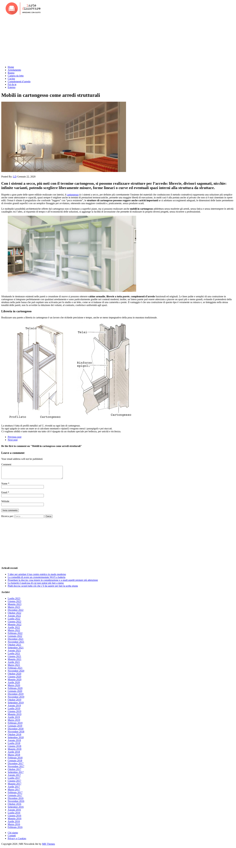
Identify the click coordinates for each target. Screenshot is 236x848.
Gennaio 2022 (15, 636)
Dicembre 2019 (15, 694)
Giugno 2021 (14, 656)
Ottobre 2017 (14, 769)
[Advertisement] (118, 40)
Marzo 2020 (14, 685)
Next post (12, 439)
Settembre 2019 (16, 702)
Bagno (11, 72)
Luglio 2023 (14, 598)
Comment (6, 464)
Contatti (12, 835)
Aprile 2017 (14, 786)
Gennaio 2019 (15, 725)
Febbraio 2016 (15, 827)
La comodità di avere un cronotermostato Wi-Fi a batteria (36, 577)
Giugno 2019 (14, 711)
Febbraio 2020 (15, 688)
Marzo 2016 (14, 824)
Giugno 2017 (14, 780)
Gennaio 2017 (15, 795)
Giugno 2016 (14, 815)
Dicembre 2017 (15, 763)
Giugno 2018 (14, 746)
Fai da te (12, 84)
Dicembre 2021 (15, 639)
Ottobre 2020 (14, 673)
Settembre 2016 (16, 807)
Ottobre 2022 (14, 613)
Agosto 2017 (14, 775)
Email (4, 492)
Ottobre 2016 (14, 804)
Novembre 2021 (16, 641)
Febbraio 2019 (15, 723)
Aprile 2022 (14, 627)
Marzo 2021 (14, 665)
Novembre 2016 (16, 801)
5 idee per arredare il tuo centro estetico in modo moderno (37, 574)
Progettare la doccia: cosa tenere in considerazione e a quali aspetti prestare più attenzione (53, 580)
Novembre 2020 (16, 670)
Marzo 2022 (14, 630)
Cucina (11, 78)
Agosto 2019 (14, 705)
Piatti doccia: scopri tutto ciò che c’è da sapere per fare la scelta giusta (43, 585)
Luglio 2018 (14, 743)
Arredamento (14, 70)
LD (15, 176)
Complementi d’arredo (19, 81)
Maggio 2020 (14, 679)
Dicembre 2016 (15, 798)
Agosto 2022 (14, 615)
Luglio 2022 (14, 618)
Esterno (11, 87)
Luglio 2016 (14, 812)
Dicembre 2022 (15, 610)
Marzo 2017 (14, 789)
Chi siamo (13, 832)
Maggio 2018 (14, 749)
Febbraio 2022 (15, 633)
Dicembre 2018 (15, 728)
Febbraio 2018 (15, 757)
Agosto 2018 (14, 740)
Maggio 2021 (14, 659)
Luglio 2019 (14, 708)
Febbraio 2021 (15, 668)
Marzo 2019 (14, 720)
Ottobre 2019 (14, 699)
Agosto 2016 (14, 809)
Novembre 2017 (16, 766)
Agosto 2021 (14, 650)
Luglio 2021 (14, 653)
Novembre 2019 (16, 696)
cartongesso (73, 194)
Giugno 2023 (14, 601)
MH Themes (48, 844)
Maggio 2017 (14, 783)
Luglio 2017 (14, 778)
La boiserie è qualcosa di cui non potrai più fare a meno (36, 583)
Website (5, 501)
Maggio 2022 (14, 624)
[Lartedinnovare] (118, 8)
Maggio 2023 (14, 604)
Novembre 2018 (16, 731)
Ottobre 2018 (14, 734)
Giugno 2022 (14, 621)
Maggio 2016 (14, 818)
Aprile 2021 (14, 662)
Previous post (14, 437)
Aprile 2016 (14, 821)
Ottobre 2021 (14, 644)
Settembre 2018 (16, 737)
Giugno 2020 (14, 676)
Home (11, 67)
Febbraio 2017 (15, 792)
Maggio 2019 (14, 714)
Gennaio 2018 (15, 760)
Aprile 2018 (14, 752)
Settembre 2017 (16, 772)
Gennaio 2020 (15, 691)
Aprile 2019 (14, 717)
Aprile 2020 (14, 682)
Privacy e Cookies (17, 838)
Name (4, 483)
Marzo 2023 (14, 607)
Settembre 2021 (16, 647)
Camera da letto (16, 75)
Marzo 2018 (14, 754)
